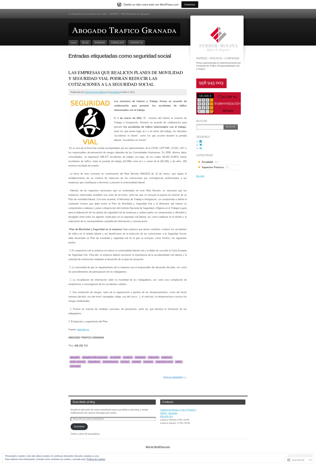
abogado (74, 357)
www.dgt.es (83, 329)
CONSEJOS (117, 42)
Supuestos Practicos (213, 167)
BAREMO (100, 42)
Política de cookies (96, 459)
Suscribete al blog (83, 402)
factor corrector (77, 362)
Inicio (73, 42)
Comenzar (189, 4)
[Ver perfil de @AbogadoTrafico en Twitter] (200, 144)
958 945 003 (166, 416)
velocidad (75, 366)
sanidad (136, 362)
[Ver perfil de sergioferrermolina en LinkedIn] (200, 148)
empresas (167, 357)
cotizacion (153, 357)
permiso (125, 362)
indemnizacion (110, 362)
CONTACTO (136, 42)
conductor (140, 357)
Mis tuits (200, 176)
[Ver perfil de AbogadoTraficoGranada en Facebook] (200, 141)
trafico (179, 362)
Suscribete (79, 426)
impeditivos (94, 362)
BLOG (85, 42)
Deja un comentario (173, 377)
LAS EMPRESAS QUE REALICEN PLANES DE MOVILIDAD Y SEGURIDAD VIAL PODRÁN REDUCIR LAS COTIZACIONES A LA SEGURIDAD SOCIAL (125, 78)
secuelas (148, 362)
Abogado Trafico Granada (124, 29)
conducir (127, 357)
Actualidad (114, 92)
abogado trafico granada (95, 357)
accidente (115, 357)
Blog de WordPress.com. (158, 447)
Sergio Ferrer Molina (95, 92)
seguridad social (164, 362)
